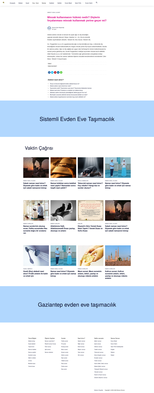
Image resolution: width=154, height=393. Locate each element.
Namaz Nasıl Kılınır (29, 180)
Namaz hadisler (32, 349)
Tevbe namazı (97, 360)
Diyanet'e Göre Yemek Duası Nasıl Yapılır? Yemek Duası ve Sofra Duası (90, 228)
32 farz (30, 360)
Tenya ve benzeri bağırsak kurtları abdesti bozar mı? (64, 83)
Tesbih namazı (98, 349)
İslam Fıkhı (78, 3)
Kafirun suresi (64, 355)
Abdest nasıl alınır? (53, 12)
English (112, 349)
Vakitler (59, 3)
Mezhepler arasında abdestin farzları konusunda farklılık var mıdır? (69, 94)
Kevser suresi (64, 352)
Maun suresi (64, 349)
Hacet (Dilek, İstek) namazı (101, 363)
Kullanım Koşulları (98, 390)
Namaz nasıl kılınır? (50, 341)
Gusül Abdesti (27, 269)
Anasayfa (12, 3)
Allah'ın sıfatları (32, 358)
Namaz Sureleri (28, 223)
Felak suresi (64, 366)
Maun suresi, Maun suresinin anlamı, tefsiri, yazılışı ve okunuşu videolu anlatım (90, 273)
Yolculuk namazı (98, 372)
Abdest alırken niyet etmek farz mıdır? (60, 86)
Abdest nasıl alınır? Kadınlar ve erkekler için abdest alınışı (66, 90)
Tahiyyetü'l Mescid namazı (101, 369)
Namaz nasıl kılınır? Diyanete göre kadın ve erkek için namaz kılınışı (118, 185)
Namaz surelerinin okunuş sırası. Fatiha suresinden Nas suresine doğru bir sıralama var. (35, 229)
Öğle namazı (81, 344)
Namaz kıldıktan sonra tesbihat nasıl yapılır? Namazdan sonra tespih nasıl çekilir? (63, 185)
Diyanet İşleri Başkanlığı (58, 27)
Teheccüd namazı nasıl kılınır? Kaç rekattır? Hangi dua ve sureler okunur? (90, 185)
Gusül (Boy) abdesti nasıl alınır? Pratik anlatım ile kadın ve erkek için (35, 273)
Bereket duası (31, 363)
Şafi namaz (48, 349)
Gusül (27, 3)
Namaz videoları (49, 352)
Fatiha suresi (64, 341)
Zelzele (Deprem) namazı (100, 377)
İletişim (112, 355)
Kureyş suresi (64, 346)
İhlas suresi (64, 363)
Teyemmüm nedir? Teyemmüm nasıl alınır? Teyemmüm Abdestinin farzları (71, 88)
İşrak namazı (97, 344)
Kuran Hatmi (88, 3)
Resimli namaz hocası (50, 344)
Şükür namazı (97, 341)
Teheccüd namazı (98, 352)
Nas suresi (64, 369)
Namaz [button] (44, 3)
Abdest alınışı (31, 341)
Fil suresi (63, 344)
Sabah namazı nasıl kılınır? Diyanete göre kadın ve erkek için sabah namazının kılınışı (35, 185)
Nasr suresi (64, 358)
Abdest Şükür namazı (99, 366)
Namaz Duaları (55, 223)
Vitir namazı (81, 355)
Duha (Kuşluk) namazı (100, 355)
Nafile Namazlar (83, 180)
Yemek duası (31, 366)
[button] (12, 3)
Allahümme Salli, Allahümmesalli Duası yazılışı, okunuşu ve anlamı (63, 228)
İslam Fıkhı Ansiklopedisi (117, 346)
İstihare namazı (98, 346)
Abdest (20, 3)
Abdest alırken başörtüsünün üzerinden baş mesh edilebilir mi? (68, 97)
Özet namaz (48, 346)
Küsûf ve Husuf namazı (100, 374)
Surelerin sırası (32, 355)
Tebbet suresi (64, 360)
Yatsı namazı (81, 352)
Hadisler (51, 3)
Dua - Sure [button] (35, 3)
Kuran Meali (68, 3)
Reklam (113, 352)
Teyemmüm (31, 346)
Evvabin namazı (98, 358)
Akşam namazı (81, 349)
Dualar (80, 223)
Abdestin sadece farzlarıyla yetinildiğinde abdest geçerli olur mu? (68, 92)
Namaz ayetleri (32, 352)
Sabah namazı (81, 341)
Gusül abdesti (31, 344)
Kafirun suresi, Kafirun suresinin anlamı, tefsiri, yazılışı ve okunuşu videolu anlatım (116, 274)
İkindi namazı (81, 346)
